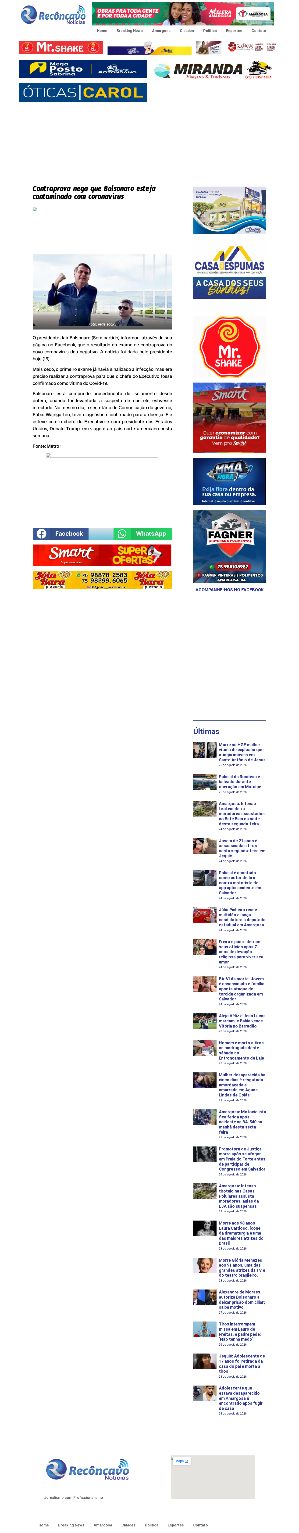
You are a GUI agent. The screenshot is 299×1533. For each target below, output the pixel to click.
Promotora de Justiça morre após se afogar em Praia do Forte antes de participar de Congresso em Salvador (242, 1158)
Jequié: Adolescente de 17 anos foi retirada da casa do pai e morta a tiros (242, 1364)
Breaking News (130, 31)
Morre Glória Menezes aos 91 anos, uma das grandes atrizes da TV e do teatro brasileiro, (242, 1268)
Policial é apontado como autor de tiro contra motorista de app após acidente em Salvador (240, 882)
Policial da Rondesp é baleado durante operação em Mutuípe (240, 781)
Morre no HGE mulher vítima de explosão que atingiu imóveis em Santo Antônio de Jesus (242, 752)
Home (102, 31)
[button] (61, 534)
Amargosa (161, 31)
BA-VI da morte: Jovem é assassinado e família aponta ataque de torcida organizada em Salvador (241, 988)
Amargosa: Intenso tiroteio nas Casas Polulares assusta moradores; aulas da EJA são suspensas (239, 1195)
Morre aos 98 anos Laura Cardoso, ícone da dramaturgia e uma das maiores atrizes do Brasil (241, 1233)
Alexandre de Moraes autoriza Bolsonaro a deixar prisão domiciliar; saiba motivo (242, 1299)
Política (210, 31)
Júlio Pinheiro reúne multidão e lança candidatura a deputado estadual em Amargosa (242, 917)
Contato (259, 31)
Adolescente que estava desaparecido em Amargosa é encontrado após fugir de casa (241, 1398)
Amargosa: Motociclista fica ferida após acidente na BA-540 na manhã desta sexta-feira (242, 1121)
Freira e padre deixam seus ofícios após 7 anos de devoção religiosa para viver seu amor (241, 951)
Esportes (234, 31)
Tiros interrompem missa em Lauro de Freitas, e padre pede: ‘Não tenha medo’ (240, 1332)
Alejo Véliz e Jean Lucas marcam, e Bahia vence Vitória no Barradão (242, 1020)
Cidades (187, 31)
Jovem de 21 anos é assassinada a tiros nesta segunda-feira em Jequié (242, 848)
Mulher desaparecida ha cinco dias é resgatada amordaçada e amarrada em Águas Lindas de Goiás (242, 1084)
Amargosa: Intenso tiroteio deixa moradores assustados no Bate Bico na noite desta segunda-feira (242, 813)
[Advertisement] (149, 139)
